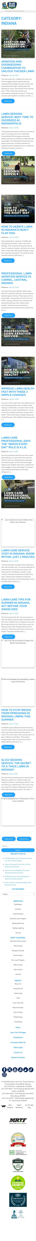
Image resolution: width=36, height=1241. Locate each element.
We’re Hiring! (18, 1012)
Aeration (18, 909)
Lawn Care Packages (18, 1032)
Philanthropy (18, 1017)
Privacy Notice (10, 1084)
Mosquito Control (18, 951)
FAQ (18, 998)
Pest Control (18, 946)
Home (18, 1027)
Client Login (18, 1047)
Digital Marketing (19, 1106)
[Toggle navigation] (31, 6)
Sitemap (28, 1084)
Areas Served (18, 989)
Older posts (9, 839)
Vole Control (18, 969)
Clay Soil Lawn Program (18, 919)
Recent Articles (18, 1007)
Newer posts (24, 839)
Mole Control (18, 965)
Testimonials (18, 993)
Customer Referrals (18, 1042)
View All (18, 933)
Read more (8, 101)
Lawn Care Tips (18, 1003)
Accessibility (20, 1084)
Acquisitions (18, 1037)
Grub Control (18, 955)
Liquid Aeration (18, 914)
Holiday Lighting (18, 928)
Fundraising (18, 1022)
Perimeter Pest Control (18, 941)
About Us (18, 984)
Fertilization (18, 904)
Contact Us (18, 1052)
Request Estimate (18, 1057)
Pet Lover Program (18, 960)
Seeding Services (18, 923)
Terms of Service (28, 1082)
